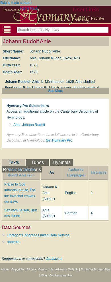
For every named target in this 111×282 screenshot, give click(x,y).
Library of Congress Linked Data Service (38, 235)
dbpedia (13, 242)
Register (97, 18)
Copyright (17, 269)
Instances (99, 172)
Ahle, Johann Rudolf (29, 125)
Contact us (54, 259)
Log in (79, 18)
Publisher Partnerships (95, 269)
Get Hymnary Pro (59, 140)
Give (44, 275)
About (5, 269)
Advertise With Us (66, 269)
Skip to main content (15, 3)
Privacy (31, 269)
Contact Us (45, 269)
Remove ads (13, 10)
